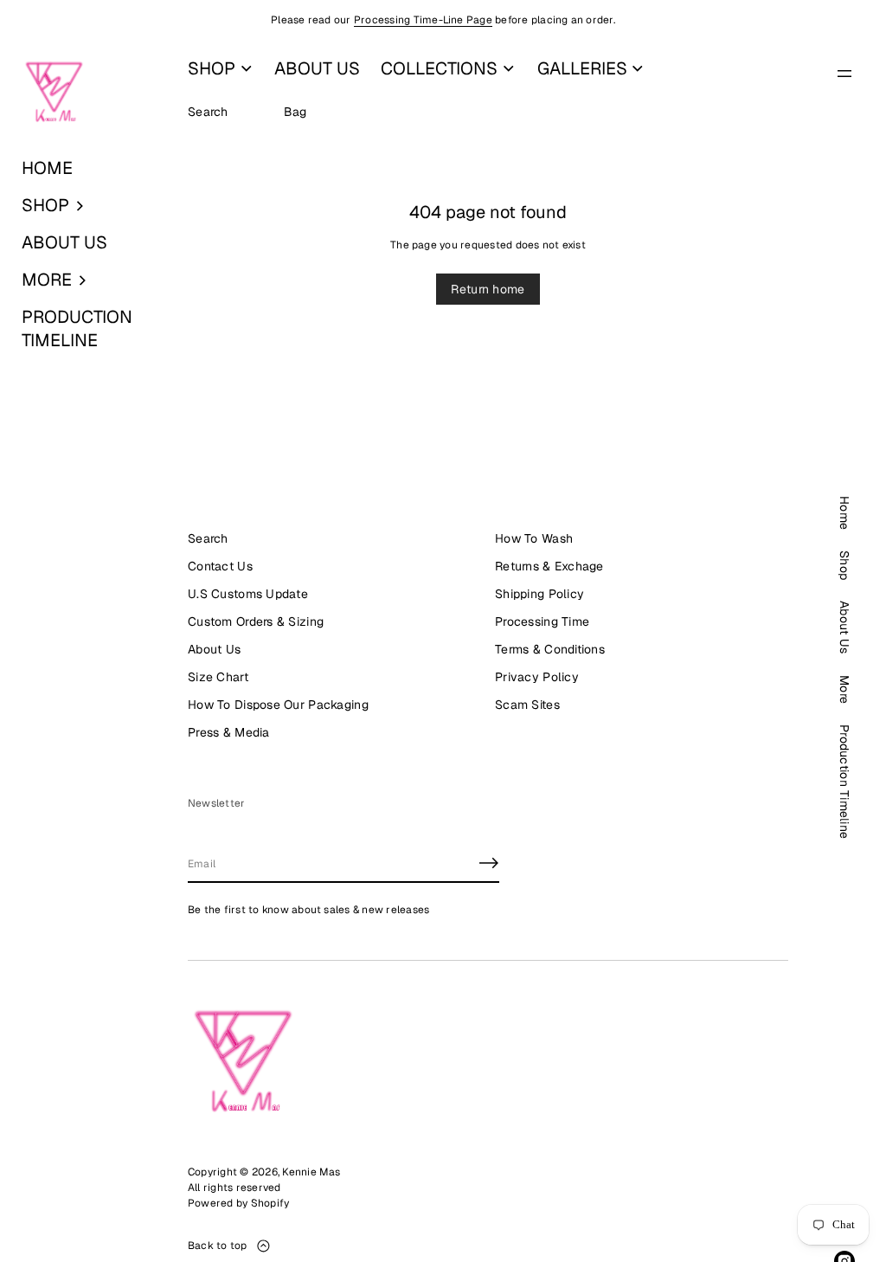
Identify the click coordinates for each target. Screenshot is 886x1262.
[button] (86, 205)
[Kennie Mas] (54, 92)
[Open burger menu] (844, 74)
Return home (487, 289)
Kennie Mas (311, 1172)
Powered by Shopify (238, 1203)
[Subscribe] (488, 863)
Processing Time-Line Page (423, 20)
